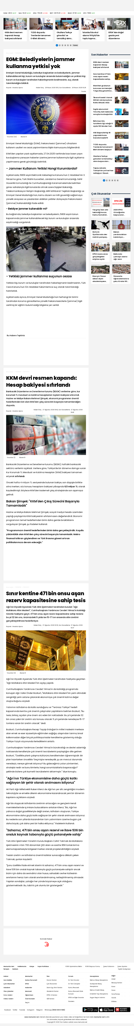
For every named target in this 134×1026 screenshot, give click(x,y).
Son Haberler (99, 54)
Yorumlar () (12, 137)
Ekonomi (26, 372)
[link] (110, 65)
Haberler (18, 53)
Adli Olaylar (27, 932)
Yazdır (83, 91)
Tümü (75, 45)
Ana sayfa (9, 53)
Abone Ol (24, 137)
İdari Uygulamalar (29, 53)
